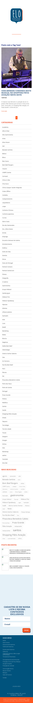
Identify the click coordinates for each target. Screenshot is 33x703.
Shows (4, 418)
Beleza (4, 153)
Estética (4, 248)
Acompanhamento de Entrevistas (11, 659)
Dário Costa (5, 221)
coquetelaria (6, 203)
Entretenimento (7, 244)
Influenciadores (7, 312)
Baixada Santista (7, 150)
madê (4, 505)
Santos (4, 406)
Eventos (4, 255)
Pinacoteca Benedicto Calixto (11, 380)
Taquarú (4, 421)
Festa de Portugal (7, 263)
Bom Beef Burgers (7, 165)
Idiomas (4, 308)
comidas (23, 489)
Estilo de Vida (6, 252)
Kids (3, 319)
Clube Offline (6, 191)
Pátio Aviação (7, 526)
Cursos (4, 218)
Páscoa (4, 372)
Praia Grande (6, 395)
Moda (4, 335)
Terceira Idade (6, 429)
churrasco (5, 489)
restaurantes (6, 531)
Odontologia (6, 350)
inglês (19, 502)
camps (22, 483)
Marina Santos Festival (15, 505)
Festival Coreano (7, 267)
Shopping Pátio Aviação (9, 414)
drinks (25, 492)
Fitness (4, 274)
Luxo (3, 323)
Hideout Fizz (6, 297)
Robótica (5, 402)
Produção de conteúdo (8, 665)
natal (3, 509)
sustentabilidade (11, 538)
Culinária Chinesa (7, 210)
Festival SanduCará (8, 270)
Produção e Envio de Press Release (11, 661)
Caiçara (4, 169)
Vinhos (4, 444)
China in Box (6, 180)
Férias (4, 259)
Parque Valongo (25, 512)
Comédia (5, 195)
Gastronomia (6, 285)
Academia (5, 127)
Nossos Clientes (7, 670)
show (3, 538)
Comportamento (7, 199)
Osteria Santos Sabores (9, 353)
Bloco (4, 157)
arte (20, 476)
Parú (3, 368)
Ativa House (6, 142)
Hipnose (4, 304)
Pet (3, 376)
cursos (11, 492)
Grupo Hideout (6, 289)
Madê (4, 327)
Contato (5, 677)
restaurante (18, 526)
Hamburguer (6, 293)
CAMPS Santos (6, 172)
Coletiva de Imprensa (8, 646)
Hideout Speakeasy (8, 301)
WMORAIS (26, 701)
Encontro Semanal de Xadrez (11, 240)
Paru (18, 515)
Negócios (5, 342)
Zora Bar (5, 463)
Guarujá (16, 499)
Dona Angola (18, 492)
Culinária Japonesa (8, 214)
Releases (5, 672)
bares (19, 479)
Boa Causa (5, 161)
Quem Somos (6, 642)
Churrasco (5, 184)
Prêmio (4, 399)
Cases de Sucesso (7, 674)
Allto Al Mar (5, 131)
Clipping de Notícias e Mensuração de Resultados (11, 654)
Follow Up (5, 651)
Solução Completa (7, 663)
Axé (3, 146)
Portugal (4, 391)
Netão (10, 509)
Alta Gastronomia (7, 135)
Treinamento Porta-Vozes (9, 656)
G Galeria (5, 282)
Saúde (4, 410)
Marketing (5, 331)
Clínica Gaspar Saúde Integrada (12, 187)
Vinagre (4, 440)
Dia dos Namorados (8, 225)
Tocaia (4, 433)
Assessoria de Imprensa (9, 644)
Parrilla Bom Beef (7, 365)
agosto (4, 476)
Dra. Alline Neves (7, 229)
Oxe (3, 357)
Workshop (5, 451)
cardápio (14, 486)
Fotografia (5, 278)
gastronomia (16, 495)
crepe (4, 206)
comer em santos (14, 489)
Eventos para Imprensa (8, 649)
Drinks (4, 233)
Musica (4, 338)
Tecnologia (5, 425)
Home (4, 640)
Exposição (5, 495)
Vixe (3, 448)
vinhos (20, 538)
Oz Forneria (5, 361)
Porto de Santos (7, 387)
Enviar (26, 630)
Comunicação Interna (8, 668)
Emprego (5, 236)
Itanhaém (5, 316)
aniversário (13, 476)
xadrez (4, 455)
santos (17, 530)
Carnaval (5, 176)
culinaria (4, 492)
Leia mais (4, 111)
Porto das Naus (7, 384)
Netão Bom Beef (7, 346)
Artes (4, 138)
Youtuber (5, 459)
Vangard (4, 436)
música (27, 505)
